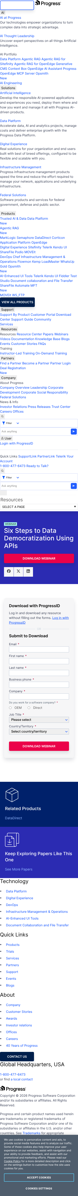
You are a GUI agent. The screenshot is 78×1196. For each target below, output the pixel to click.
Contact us (17, 1056)
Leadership (38, 387)
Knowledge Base (47, 339)
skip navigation (17, 5)
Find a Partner (10, 363)
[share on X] (18, 572)
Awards (11, 1018)
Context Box (17, 69)
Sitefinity (34, 247)
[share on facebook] (9, 572)
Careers (6, 411)
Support (7, 310)
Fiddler (64, 276)
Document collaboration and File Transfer (42, 281)
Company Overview (15, 387)
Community (42, 319)
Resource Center (29, 334)
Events (5, 344)
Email (13, 644)
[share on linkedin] (28, 572)
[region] (39, 1165)
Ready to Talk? (37, 466)
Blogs (65, 339)
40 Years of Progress (22, 1045)
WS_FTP (18, 295)
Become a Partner (35, 363)
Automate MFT (18, 287)
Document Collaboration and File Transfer (37, 925)
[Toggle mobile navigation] (3, 492)
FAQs (42, 344)
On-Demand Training (51, 353)
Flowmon (24, 262)
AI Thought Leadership (17, 36)
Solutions (8, 88)
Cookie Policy (12, 1161)
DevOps (6, 257)
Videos (5, 339)
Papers (48, 334)
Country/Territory (21, 726)
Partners (7, 358)
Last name (16, 668)
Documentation (22, 339)
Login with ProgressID (16, 443)
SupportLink (27, 456)
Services (6, 324)
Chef (16, 257)
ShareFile (7, 252)
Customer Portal (43, 315)
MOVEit (30, 252)
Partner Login (60, 363)
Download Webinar (39, 558)
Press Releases (39, 407)
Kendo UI (60, 247)
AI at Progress (10, 18)
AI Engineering (11, 83)
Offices (18, 411)
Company (8, 378)
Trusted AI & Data (13, 218)
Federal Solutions (13, 195)
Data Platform (10, 59)
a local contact (22, 1079)
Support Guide (22, 319)
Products (8, 213)
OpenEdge (39, 242)
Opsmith (24, 75)
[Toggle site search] (2, 470)
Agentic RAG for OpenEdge (34, 64)
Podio (19, 252)
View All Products (17, 302)
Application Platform (15, 242)
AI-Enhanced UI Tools (16, 276)
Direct (37, 708)
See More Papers (18, 869)
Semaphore (25, 238)
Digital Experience (13, 144)
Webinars (61, 334)
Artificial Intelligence (15, 93)
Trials (10, 951)
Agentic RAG (31, 59)
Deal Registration (13, 370)
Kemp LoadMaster (45, 262)
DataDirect (43, 238)
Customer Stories (24, 344)
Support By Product (15, 315)
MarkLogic (8, 238)
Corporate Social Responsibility (44, 392)
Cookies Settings (39, 1188)
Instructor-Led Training (17, 353)
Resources (9, 329)
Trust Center (60, 407)
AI (2, 13)
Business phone (20, 679)
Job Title (15, 714)
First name (16, 656)
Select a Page (13, 507)
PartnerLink (46, 456)
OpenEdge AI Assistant (45, 69)
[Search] (2, 416)
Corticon (58, 238)
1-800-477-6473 (13, 466)
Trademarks (32, 1133)
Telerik (47, 247)
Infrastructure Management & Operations (37, 912)
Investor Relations (13, 407)
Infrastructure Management (20, 167)
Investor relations (19, 1025)
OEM (18, 708)
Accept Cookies (39, 1177)
